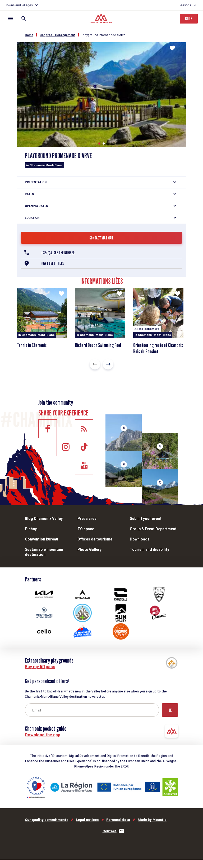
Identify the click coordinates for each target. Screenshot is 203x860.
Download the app (42, 734)
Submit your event (146, 518)
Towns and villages (19, 5)
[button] (99, 143)
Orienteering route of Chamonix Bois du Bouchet (158, 348)
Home (29, 35)
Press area (86, 518)
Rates (29, 194)
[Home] (101, 19)
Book (188, 18)
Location (32, 218)
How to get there (52, 263)
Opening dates (36, 206)
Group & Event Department (153, 529)
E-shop (31, 529)
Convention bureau (41, 539)
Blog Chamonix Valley (44, 518)
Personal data (118, 820)
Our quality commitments (46, 820)
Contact (110, 831)
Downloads (140, 539)
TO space (85, 529)
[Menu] (10, 18)
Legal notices (87, 820)
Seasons (184, 5)
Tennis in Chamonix (32, 345)
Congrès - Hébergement (57, 35)
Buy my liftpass (40, 666)
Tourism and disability (149, 549)
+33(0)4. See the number (58, 252)
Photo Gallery (89, 549)
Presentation (36, 182)
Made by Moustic (152, 820)
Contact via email (101, 238)
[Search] (24, 18)
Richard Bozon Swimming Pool (98, 345)
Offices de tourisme (94, 539)
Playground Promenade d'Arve (103, 35)
